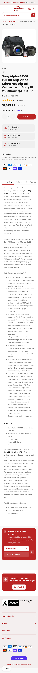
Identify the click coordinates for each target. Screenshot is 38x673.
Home (4, 21)
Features (19, 182)
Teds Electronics (16, 664)
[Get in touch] (29, 8)
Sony (4, 68)
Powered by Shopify (26, 664)
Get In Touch (18, 587)
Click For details (30, 2)
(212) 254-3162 (15, 554)
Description (8, 182)
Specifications (31, 182)
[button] (3, 8)
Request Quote (11, 549)
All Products (13, 21)
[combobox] (19, 15)
